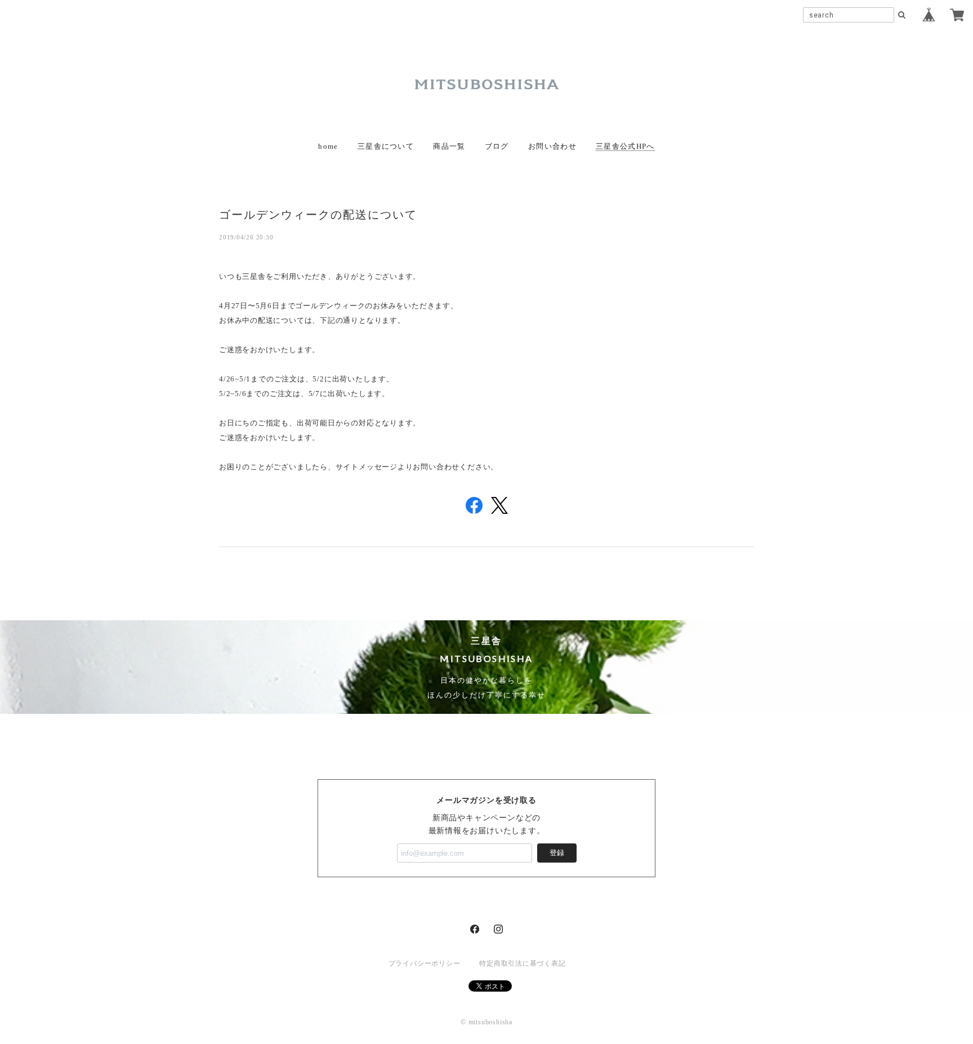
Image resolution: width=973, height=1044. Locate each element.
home (328, 146)
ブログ (497, 146)
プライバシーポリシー (425, 963)
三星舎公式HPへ (625, 146)
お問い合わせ (552, 146)
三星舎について (386, 146)
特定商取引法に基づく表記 (522, 963)
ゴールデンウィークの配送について (318, 214)
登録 (557, 852)
